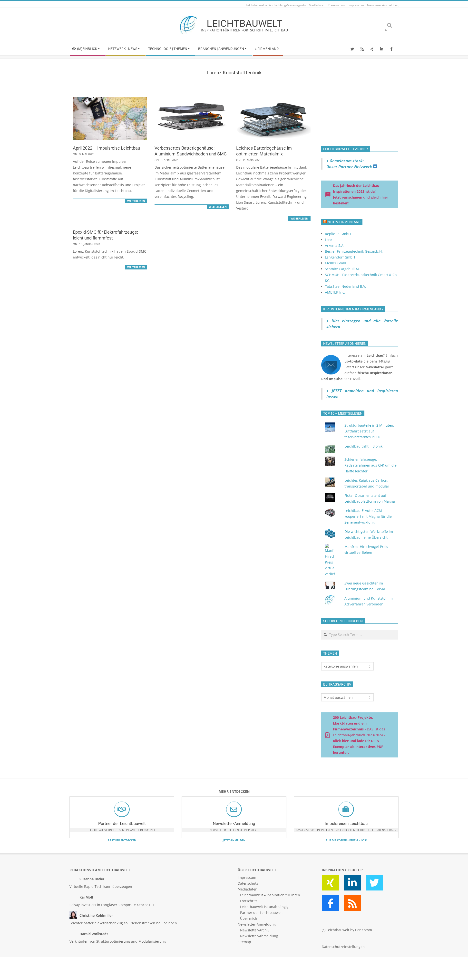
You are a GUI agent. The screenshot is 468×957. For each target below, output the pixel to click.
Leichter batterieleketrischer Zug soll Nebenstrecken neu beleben (123, 923)
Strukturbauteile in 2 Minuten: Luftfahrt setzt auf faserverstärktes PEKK (369, 431)
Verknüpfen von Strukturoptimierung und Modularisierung (117, 941)
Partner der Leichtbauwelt (122, 823)
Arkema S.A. (334, 245)
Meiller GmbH (336, 263)
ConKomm (363, 930)
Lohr (328, 239)
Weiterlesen (136, 201)
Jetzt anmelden (234, 840)
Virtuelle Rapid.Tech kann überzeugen (100, 886)
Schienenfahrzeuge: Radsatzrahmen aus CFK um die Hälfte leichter (370, 465)
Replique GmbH (338, 233)
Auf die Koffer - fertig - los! (346, 840)
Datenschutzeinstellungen (343, 946)
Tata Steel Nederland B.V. (345, 286)
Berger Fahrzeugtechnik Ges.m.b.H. (354, 251)
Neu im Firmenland (344, 222)
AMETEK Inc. (335, 292)
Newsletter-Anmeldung (234, 823)
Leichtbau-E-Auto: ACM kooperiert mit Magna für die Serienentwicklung (368, 516)
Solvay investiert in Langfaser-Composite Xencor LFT (111, 904)
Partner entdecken (122, 840)
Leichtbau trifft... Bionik (363, 446)
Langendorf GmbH (340, 257)
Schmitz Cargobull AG (342, 269)
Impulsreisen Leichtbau (346, 823)
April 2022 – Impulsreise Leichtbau (106, 148)
